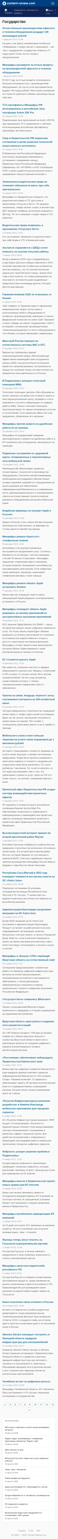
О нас (31, 1531)
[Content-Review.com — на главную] (18, 3)
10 (35, 1404)
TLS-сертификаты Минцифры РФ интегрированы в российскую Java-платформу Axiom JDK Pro (23, 109)
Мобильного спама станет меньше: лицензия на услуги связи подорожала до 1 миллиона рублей (28, 739)
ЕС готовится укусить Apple (19, 659)
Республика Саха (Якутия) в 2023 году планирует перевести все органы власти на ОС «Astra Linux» (28, 877)
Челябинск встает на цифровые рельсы (26, 1381)
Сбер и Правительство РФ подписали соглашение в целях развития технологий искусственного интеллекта (27, 142)
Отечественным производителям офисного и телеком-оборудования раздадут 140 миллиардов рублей (28, 32)
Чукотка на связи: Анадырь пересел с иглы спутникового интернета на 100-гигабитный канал (28, 699)
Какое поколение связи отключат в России (27, 1302)
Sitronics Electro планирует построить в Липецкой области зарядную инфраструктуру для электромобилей (26, 1338)
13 (53, 1404)
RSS (38, 1531)
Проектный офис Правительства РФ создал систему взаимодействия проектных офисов (28, 793)
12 (47, 1404)
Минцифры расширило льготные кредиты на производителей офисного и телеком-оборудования (27, 69)
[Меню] (53, 3)
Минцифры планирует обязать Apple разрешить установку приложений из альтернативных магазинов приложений (26, 613)
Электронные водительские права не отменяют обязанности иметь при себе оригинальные (25, 185)
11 (41, 1404)
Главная (21, 1531)
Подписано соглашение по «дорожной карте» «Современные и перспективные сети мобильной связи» (26, 457)
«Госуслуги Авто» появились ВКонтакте (26, 999)
